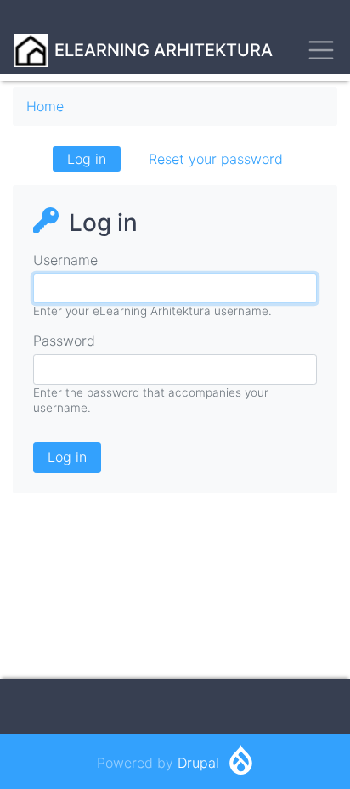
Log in (93, 160)
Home (45, 106)
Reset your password (216, 158)
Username (65, 259)
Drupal (198, 762)
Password (64, 340)
